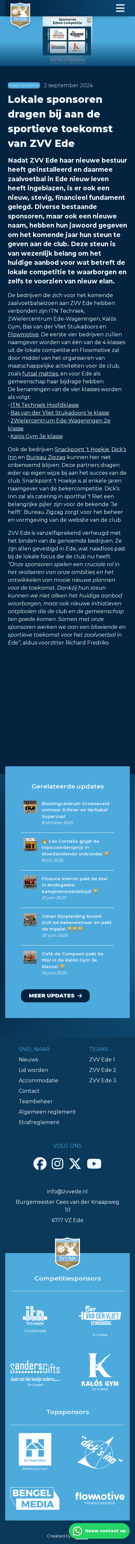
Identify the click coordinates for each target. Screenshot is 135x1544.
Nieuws (28, 1060)
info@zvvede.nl (67, 1191)
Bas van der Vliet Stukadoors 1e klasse (59, 413)
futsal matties (40, 374)
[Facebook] (40, 1163)
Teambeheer (36, 1101)
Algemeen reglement (47, 1112)
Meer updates (52, 996)
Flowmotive (23, 334)
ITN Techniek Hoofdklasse (44, 405)
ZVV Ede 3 (102, 1080)
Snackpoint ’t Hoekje (82, 449)
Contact (29, 1091)
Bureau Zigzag (46, 457)
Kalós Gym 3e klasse (36, 436)
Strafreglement (39, 1122)
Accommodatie (38, 1080)
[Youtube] (94, 1163)
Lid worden (33, 1070)
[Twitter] (75, 1163)
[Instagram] (57, 1163)
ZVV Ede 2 (102, 1070)
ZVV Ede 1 (102, 1060)
